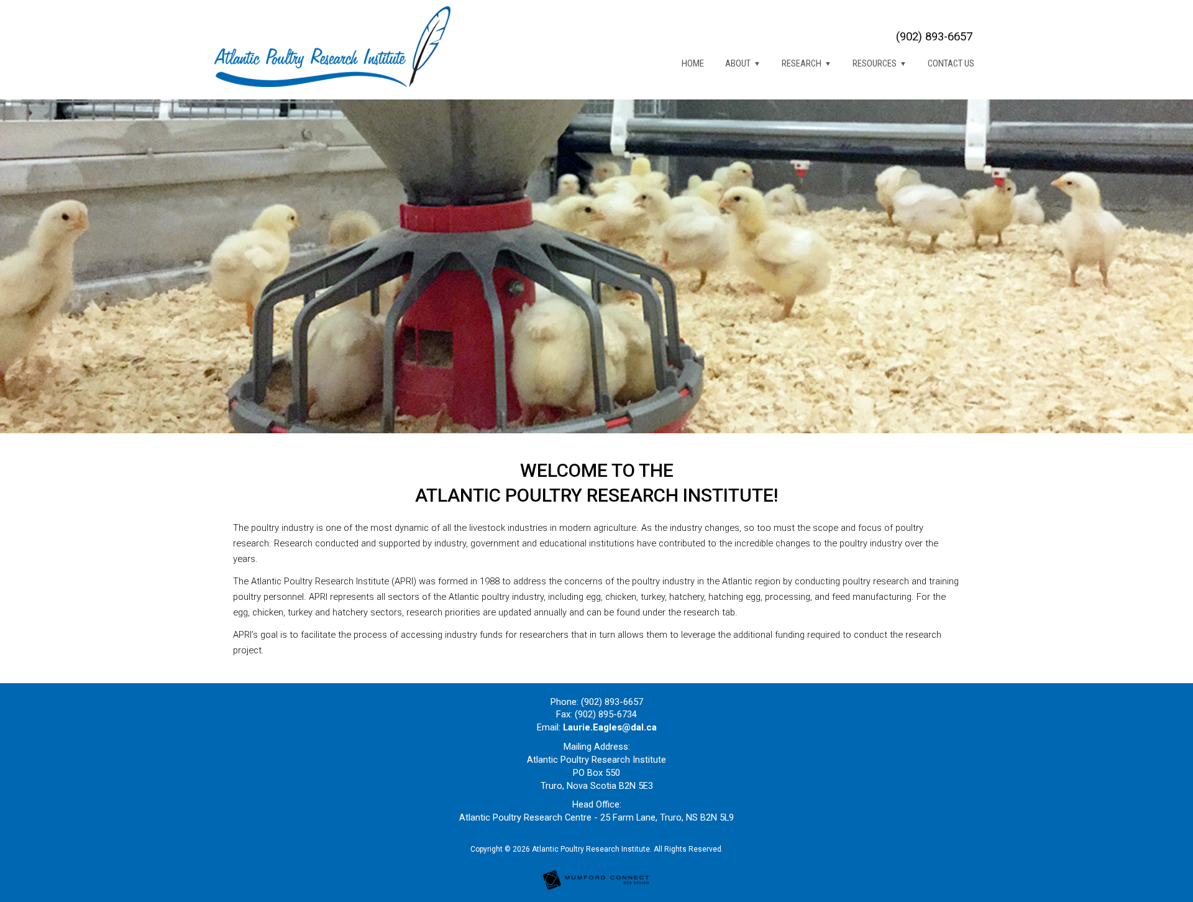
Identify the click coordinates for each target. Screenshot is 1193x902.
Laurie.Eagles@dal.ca (610, 727)
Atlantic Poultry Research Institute (591, 849)
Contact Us (951, 63)
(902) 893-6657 (934, 37)
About (738, 63)
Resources (874, 63)
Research (801, 63)
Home (693, 63)
